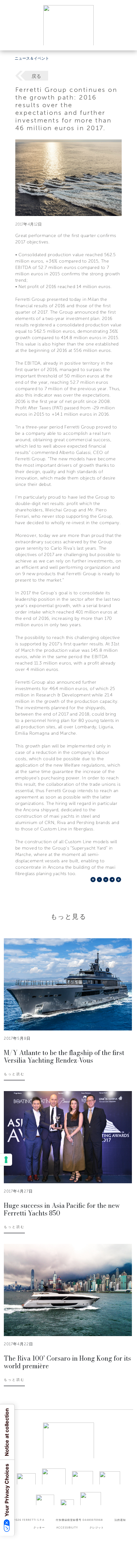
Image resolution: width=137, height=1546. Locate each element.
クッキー (39, 1527)
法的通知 (120, 1519)
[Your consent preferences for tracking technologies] (6, 1160)
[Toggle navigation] (125, 39)
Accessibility (67, 1527)
